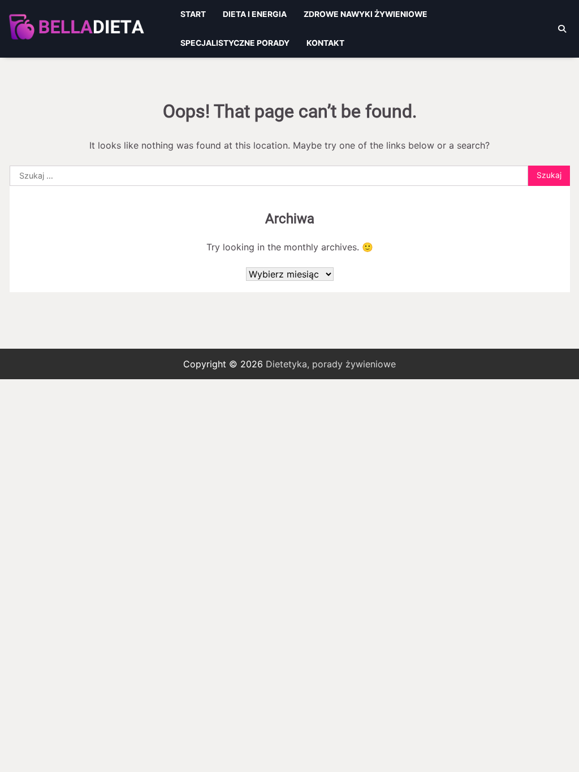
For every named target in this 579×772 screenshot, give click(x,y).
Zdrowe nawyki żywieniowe (365, 14)
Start (193, 14)
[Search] (562, 28)
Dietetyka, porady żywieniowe (331, 364)
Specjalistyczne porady (235, 42)
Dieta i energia (255, 14)
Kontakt (325, 42)
